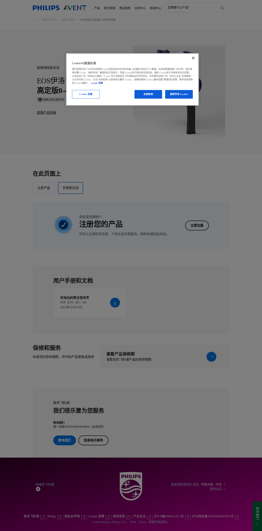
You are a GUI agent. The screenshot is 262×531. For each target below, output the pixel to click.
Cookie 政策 (97, 83)
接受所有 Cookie (179, 94)
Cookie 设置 (85, 94)
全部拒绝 (148, 94)
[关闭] (193, 58)
